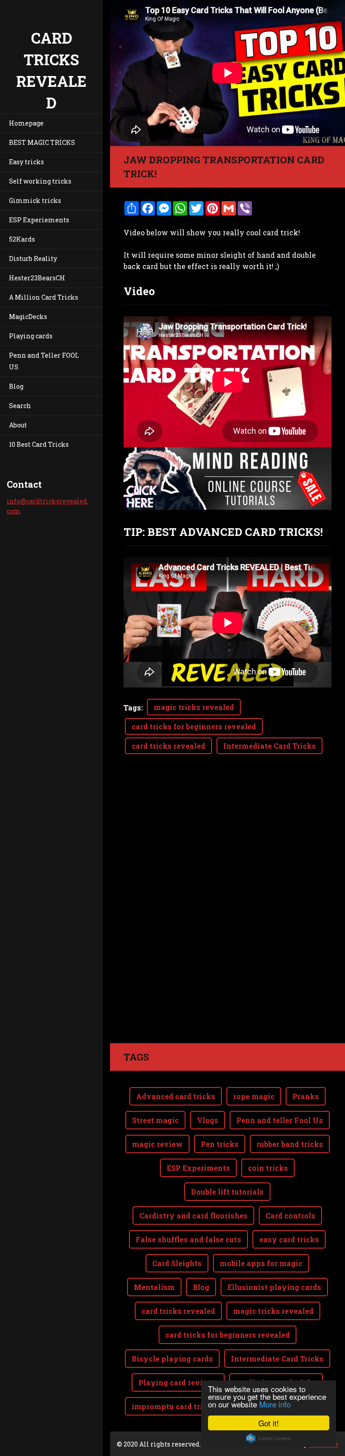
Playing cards (31, 336)
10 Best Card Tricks (39, 444)
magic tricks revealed (194, 707)
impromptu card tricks (174, 1406)
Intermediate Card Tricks (269, 745)
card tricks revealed (168, 745)
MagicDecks (28, 316)
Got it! (268, 1423)
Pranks (305, 1096)
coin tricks (268, 1168)
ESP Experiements (39, 220)
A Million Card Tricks (43, 297)
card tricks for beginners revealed (194, 726)
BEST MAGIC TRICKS (42, 142)
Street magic (155, 1120)
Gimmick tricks (35, 200)
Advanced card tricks (175, 1096)
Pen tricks (220, 1144)
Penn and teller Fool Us (279, 1120)
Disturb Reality (33, 258)
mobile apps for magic (261, 1263)
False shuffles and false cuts (188, 1239)
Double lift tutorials (227, 1191)
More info (275, 1404)
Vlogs (207, 1120)
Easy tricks (26, 161)
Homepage (26, 123)
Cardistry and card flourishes (193, 1215)
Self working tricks (40, 181)
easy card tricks (289, 1239)
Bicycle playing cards (172, 1358)
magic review (157, 1144)
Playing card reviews (178, 1382)
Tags (132, 707)
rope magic (253, 1096)
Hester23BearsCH (37, 278)
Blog (16, 386)
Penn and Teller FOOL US (44, 361)
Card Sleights (177, 1263)
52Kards (22, 239)
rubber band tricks (290, 1144)
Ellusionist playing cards (274, 1287)
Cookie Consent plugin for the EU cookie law (268, 1438)
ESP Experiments (198, 1168)
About (18, 425)
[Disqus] (227, 916)
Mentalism (154, 1287)
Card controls (290, 1215)
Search (20, 405)
